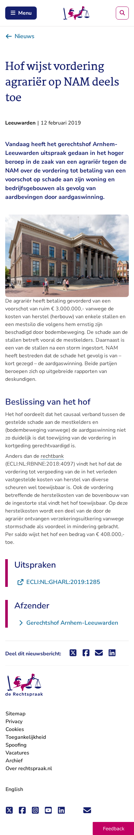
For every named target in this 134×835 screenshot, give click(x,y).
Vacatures (17, 753)
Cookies (15, 729)
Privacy (14, 721)
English (14, 789)
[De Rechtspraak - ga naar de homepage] (24, 685)
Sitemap (15, 713)
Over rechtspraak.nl (29, 768)
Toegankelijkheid (26, 737)
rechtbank (52, 456)
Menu (25, 13)
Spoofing (16, 745)
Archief (14, 760)
